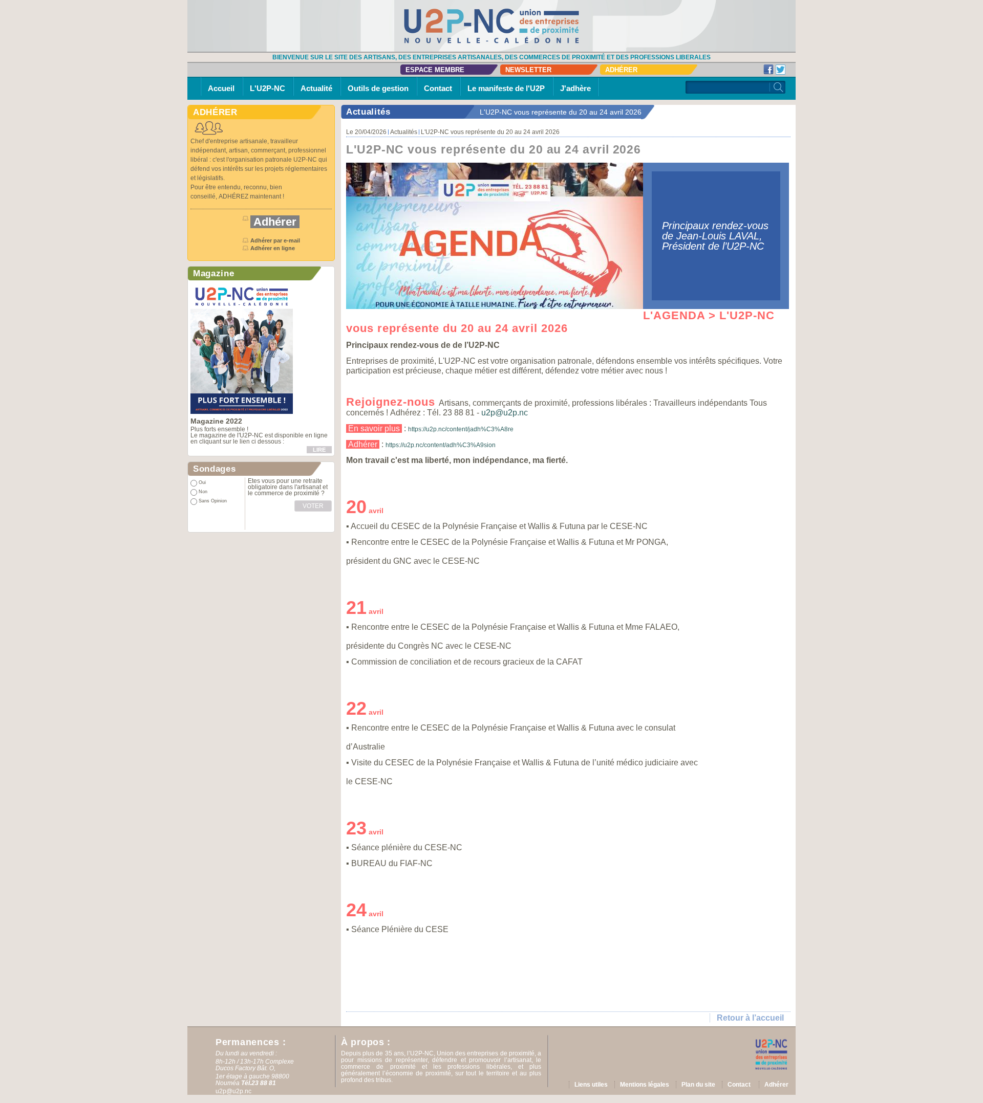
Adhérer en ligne (273, 248)
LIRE (319, 450)
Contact (438, 88)
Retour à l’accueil (750, 1017)
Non (203, 491)
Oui (202, 482)
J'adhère (575, 88)
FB (768, 69)
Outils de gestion (378, 88)
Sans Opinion (213, 500)
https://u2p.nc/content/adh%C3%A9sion (441, 445)
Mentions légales (644, 1084)
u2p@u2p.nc (504, 412)
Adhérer (621, 70)
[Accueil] (491, 25)
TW (781, 69)
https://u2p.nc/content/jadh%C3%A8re (461, 429)
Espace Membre (434, 70)
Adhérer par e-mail (275, 240)
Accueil (221, 88)
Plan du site (698, 1084)
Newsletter (528, 70)
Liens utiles (591, 1084)
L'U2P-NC (267, 88)
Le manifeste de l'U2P (506, 88)
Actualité (316, 88)
